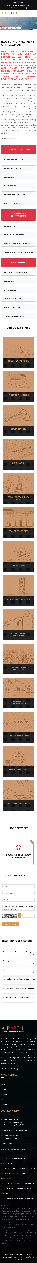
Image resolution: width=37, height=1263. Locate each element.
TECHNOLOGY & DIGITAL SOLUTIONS (18, 668)
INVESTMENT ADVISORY (18, 361)
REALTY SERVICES (18, 429)
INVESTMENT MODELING (18, 395)
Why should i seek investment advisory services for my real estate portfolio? (19, 952)
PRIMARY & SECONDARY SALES (18, 498)
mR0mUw (9, 915)
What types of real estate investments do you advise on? (19, 961)
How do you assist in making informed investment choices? (19, 970)
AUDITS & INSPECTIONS (18, 735)
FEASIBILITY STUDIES (18, 531)
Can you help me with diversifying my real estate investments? (19, 979)
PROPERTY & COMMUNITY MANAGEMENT (18, 1199)
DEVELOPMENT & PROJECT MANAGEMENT (19, 1184)
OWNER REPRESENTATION (18, 803)
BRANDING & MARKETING (18, 599)
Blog (2, 1099)
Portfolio (4, 1094)
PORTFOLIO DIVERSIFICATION (18, 702)
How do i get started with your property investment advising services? (19, 997)
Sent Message (10, 924)
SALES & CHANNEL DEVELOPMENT (18, 634)
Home (3, 1084)
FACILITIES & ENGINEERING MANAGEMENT (19, 1169)
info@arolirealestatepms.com (19, 5)
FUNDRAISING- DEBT (18, 769)
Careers (4, 1104)
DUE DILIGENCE (19, 463)
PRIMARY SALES (18, 565)
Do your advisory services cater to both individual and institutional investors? (19, 988)
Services (4, 1089)
